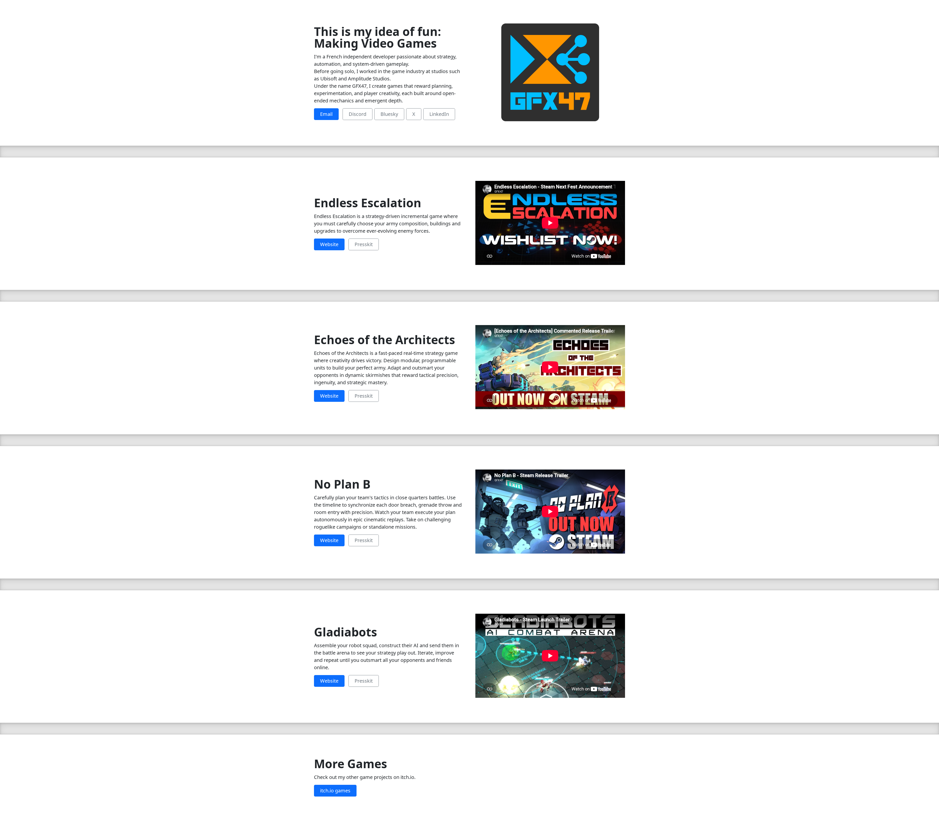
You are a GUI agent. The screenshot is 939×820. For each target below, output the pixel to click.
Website (329, 244)
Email (326, 114)
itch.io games (335, 790)
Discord (357, 114)
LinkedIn (439, 114)
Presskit (364, 244)
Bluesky (389, 114)
